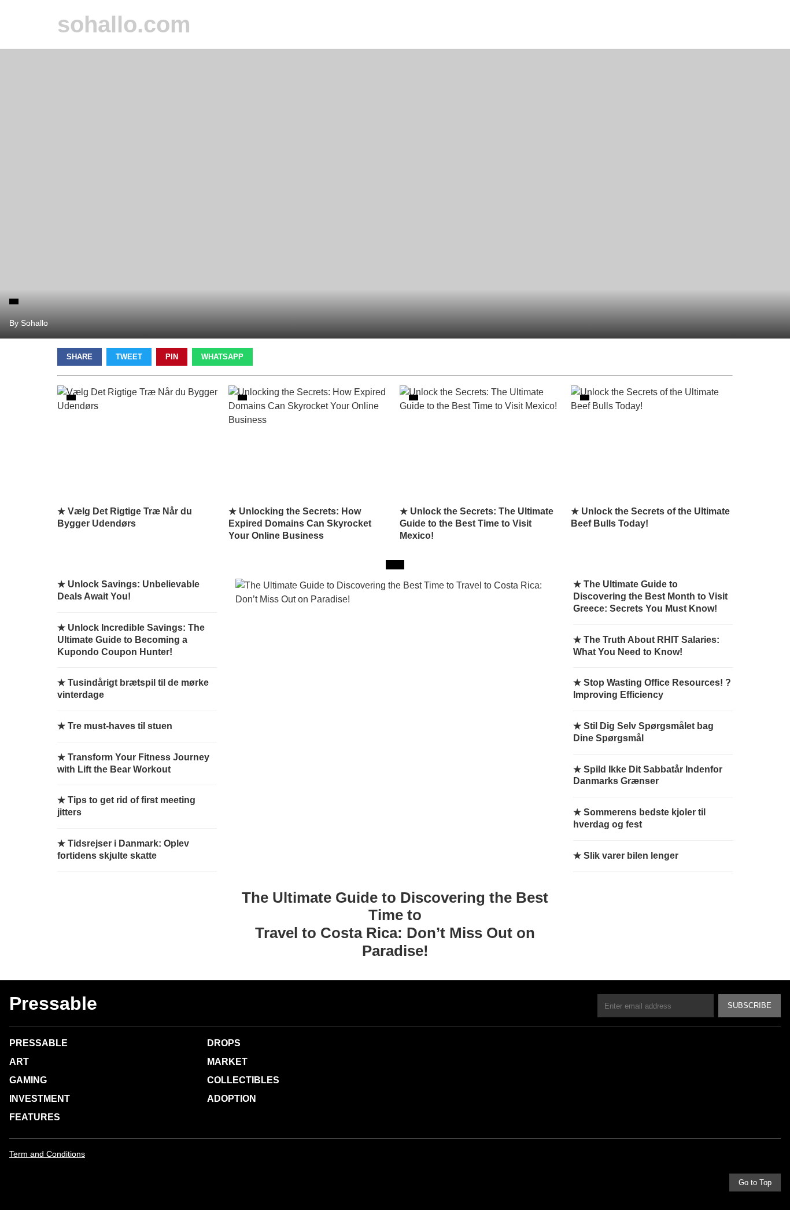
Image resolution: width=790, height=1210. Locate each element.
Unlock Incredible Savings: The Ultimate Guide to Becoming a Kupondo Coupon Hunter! (131, 640)
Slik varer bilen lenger (631, 855)
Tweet (129, 356)
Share (80, 356)
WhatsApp (222, 356)
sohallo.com (124, 24)
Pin (171, 356)
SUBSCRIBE (749, 1005)
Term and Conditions (47, 1153)
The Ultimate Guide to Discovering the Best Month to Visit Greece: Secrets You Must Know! (650, 596)
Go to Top (755, 1182)
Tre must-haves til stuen (120, 726)
